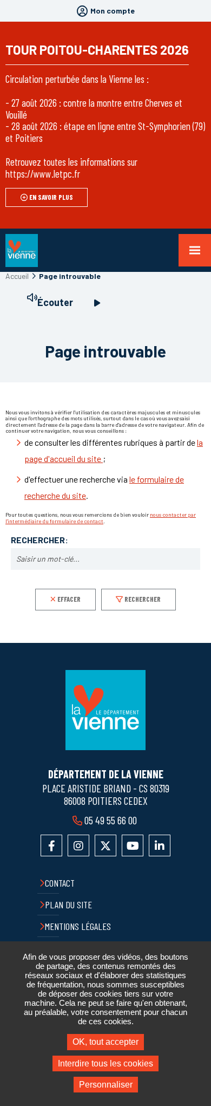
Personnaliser (106, 1084)
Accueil (17, 276)
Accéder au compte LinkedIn (159, 845)
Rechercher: (39, 540)
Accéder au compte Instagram (78, 845)
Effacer (69, 599)
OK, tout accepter (105, 1041)
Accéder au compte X (105, 845)
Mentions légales (78, 926)
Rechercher (142, 599)
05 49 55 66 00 (110, 820)
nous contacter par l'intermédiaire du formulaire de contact (100, 517)
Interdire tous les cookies (105, 1063)
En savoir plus (51, 197)
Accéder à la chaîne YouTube (132, 845)
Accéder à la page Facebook (51, 845)
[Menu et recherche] (195, 250)
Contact (60, 883)
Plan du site (68, 904)
